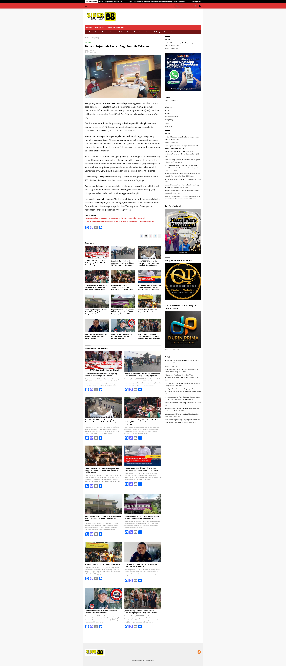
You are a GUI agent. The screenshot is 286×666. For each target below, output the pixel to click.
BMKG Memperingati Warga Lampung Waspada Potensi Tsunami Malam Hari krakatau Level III (182, 197)
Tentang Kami (100, 27)
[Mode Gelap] (200, 6)
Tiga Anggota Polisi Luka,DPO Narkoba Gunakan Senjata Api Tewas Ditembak (119, 2)
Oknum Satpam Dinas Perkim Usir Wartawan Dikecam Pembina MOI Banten (121, 336)
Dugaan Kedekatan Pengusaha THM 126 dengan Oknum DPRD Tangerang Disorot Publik (122, 312)
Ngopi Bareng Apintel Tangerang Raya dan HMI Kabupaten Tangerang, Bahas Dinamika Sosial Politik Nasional (123, 287)
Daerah (148, 32)
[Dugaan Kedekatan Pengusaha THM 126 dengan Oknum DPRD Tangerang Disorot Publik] (123, 301)
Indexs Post (168, 107)
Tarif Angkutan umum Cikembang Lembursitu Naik (180, 179)
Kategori (167, 110)
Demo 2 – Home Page (171, 100)
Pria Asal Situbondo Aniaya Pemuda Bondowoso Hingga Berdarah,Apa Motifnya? (182, 186)
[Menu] (86, 6)
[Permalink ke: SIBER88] (86, 51)
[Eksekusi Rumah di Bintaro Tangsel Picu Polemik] (149, 301)
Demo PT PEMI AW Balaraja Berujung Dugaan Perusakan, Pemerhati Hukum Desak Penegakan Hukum (148, 263)
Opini (165, 32)
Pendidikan (138, 32)
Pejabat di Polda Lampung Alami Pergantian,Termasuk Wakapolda (182, 44)
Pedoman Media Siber (116, 27)
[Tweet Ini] (146, 236)
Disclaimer (168, 104)
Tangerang (88, 42)
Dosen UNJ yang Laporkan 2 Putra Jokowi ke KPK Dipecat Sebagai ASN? (182, 160)
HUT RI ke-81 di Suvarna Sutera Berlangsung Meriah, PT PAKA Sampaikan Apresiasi (115, 218)
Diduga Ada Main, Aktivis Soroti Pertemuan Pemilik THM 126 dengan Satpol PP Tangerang (149, 287)
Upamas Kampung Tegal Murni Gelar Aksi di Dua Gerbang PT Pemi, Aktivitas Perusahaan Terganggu (96, 287)
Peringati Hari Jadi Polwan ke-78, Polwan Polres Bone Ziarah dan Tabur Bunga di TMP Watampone (189, 2)
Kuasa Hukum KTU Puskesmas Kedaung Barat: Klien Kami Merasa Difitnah (96, 336)
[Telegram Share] (155, 236)
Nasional (92, 32)
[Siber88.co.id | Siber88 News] (101, 16)
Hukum (104, 32)
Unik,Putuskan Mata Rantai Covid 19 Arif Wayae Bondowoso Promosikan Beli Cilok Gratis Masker (179, 152)
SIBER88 (92, 51)
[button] (195, 6)
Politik (121, 32)
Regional (113, 32)
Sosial (129, 32)
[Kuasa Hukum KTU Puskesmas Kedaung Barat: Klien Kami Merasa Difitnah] (97, 325)
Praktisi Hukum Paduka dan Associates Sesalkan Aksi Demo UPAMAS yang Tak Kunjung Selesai (119, 221)
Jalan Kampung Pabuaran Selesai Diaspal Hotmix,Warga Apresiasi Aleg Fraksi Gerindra (149, 336)
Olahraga (157, 32)
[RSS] (199, 652)
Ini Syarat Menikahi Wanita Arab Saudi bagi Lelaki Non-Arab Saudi (182, 191)
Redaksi (89, 27)
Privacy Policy (169, 120)
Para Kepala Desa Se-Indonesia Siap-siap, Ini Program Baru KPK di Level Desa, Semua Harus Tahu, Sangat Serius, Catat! (183, 168)
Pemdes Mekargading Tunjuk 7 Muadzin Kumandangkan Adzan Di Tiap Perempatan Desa (182, 174)
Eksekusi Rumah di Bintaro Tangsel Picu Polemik (147, 311)
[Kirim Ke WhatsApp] (159, 236)
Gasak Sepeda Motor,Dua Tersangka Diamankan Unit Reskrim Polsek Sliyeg (181, 147)
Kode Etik (167, 113)
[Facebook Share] (141, 236)
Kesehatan (174, 32)
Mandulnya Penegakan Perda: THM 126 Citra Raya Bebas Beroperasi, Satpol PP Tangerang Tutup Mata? (96, 312)
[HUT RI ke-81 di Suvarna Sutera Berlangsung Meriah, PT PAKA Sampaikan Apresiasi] (97, 252)
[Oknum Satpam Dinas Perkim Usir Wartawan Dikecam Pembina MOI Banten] (123, 325)
